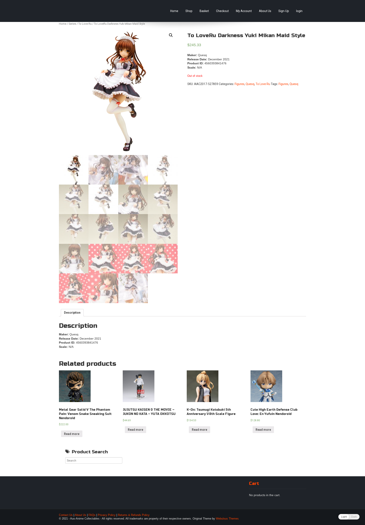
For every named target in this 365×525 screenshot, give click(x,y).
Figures (239, 84)
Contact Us (66, 515)
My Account (244, 11)
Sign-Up (283, 11)
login (299, 11)
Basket (204, 11)
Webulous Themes (227, 518)
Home (174, 11)
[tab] (72, 313)
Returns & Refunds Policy (134, 515)
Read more (71, 434)
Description (72, 312)
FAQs (92, 515)
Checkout (222, 11)
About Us (265, 11)
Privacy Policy (107, 515)
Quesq (250, 84)
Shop (188, 11)
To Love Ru (85, 23)
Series (72, 23)
